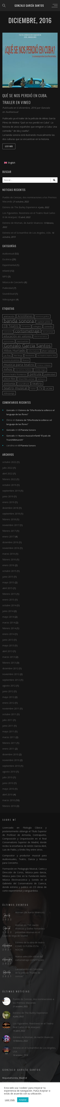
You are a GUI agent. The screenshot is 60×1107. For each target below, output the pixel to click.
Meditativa (29, 355)
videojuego (9, 393)
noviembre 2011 (10, 708)
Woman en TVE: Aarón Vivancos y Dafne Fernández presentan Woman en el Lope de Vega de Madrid (23, 930)
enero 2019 (8, 502)
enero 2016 (8, 565)
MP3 (4, 276)
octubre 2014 (9, 605)
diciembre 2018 (10, 507)
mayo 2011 (8, 731)
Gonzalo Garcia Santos (27, 345)
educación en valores (17, 336)
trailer (33, 389)
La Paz (7, 355)
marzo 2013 (8, 656)
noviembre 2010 (10, 760)
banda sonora (19, 321)
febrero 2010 (9, 805)
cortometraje (27, 331)
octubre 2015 (9, 570)
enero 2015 (8, 599)
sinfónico (41, 379)
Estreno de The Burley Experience (19, 207)
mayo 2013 (8, 645)
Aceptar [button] (23, 1099)
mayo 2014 (8, 616)
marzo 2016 (8, 553)
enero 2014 (8, 634)
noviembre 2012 (10, 674)
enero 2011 (8, 748)
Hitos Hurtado (14, 350)
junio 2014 (7, 611)
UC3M (49, 388)
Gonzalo (45, 107)
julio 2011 (7, 719)
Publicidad (7, 287)
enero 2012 (8, 702)
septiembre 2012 (11, 679)
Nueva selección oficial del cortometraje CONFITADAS (29, 958)
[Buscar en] (54, 180)
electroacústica (40, 337)
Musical (26, 360)
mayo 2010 (8, 788)
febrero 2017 (9, 530)
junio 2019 (7, 496)
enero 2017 (8, 536)
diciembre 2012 (10, 668)
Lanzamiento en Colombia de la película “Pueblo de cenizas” (29, 973)
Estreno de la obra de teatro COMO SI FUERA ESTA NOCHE (29, 946)
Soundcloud (8, 293)
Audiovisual (12, 111)
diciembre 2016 (10, 542)
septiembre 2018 (11, 513)
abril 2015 (7, 588)
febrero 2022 (9, 479)
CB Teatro (11, 326)
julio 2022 (7, 467)
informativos (33, 351)
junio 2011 (7, 725)
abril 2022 (7, 473)
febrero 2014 (9, 628)
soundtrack (23, 383)
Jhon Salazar (48, 350)
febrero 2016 (9, 559)
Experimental (9, 265)
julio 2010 (7, 777)
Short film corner (26, 379)
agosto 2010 (9, 771)
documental (48, 332)
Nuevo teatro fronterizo (15, 374)
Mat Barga (18, 355)
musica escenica (11, 360)
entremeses (9, 341)
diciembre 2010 (10, 754)
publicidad (49, 374)
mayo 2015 (8, 582)
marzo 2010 (8, 800)
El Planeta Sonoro (27, 430)
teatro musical (15, 388)
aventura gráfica (42, 316)
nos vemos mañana (23, 370)
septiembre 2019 (11, 490)
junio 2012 (7, 691)
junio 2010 (7, 783)
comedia (48, 326)
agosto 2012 (9, 685)
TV (40, 388)
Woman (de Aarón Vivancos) (30, 912)
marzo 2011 (8, 737)
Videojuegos (8, 299)
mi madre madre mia (46, 355)
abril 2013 (7, 651)
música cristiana (44, 365)
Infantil (5, 270)
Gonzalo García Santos (29, 5)
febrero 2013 (9, 662)
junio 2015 (7, 576)
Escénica (6, 259)
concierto (8, 332)
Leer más (9, 146)
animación (9, 316)
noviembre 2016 (10, 548)
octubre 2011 (9, 714)
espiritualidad (22, 341)
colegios (37, 326)
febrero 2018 (9, 519)
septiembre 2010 (11, 765)
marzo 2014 (8, 622)
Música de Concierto (13, 282)
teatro (37, 383)
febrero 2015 (9, 593)
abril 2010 (7, 794)
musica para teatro (19, 364)
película (35, 374)
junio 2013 (7, 639)
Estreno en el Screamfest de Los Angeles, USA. (26, 232)
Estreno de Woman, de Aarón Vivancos (22, 222)
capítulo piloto (44, 321)
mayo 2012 (8, 697)
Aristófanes (25, 316)
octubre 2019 (9, 484)
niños (8, 369)
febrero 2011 (9, 742)
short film (9, 379)
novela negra (40, 370)
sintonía (9, 383)
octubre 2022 (9, 462)
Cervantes (26, 326)
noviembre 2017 (10, 525)
